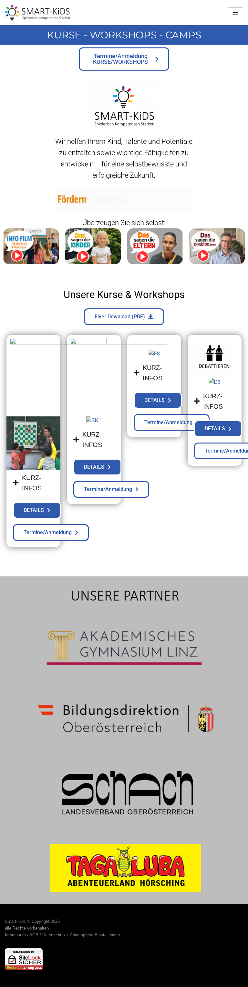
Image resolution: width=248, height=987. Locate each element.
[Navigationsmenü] (235, 12)
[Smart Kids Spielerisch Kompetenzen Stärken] (37, 13)
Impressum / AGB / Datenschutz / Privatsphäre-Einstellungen (62, 934)
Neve (91, 980)
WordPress (150, 980)
